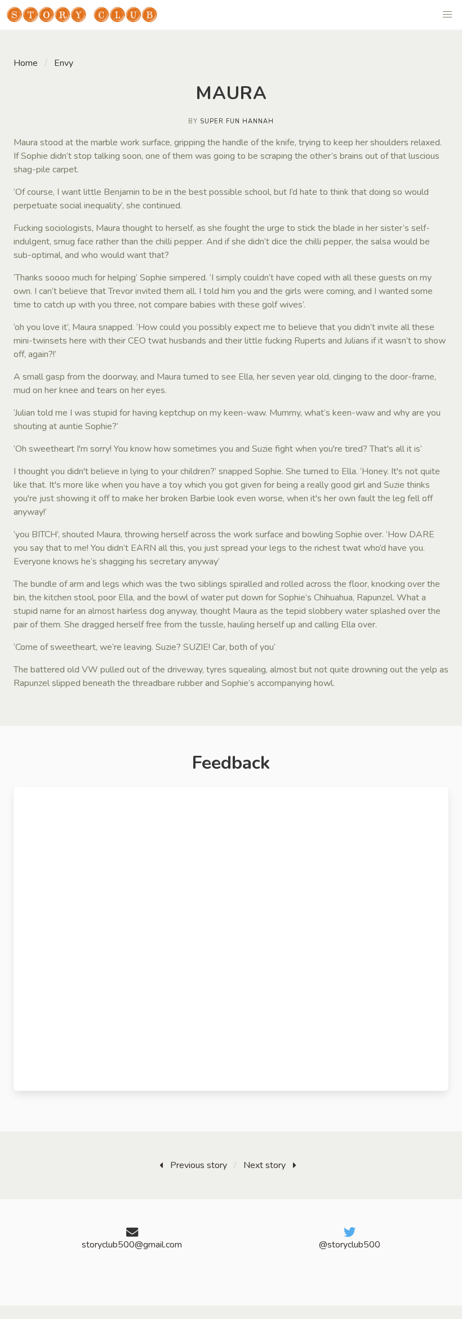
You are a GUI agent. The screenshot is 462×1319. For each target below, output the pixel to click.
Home (26, 63)
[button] (447, 14)
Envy (63, 63)
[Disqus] (231, 939)
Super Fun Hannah (237, 121)
